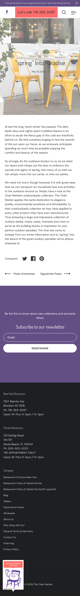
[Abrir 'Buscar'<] (64, 12)
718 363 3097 (44, 12)
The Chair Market (43, 584)
